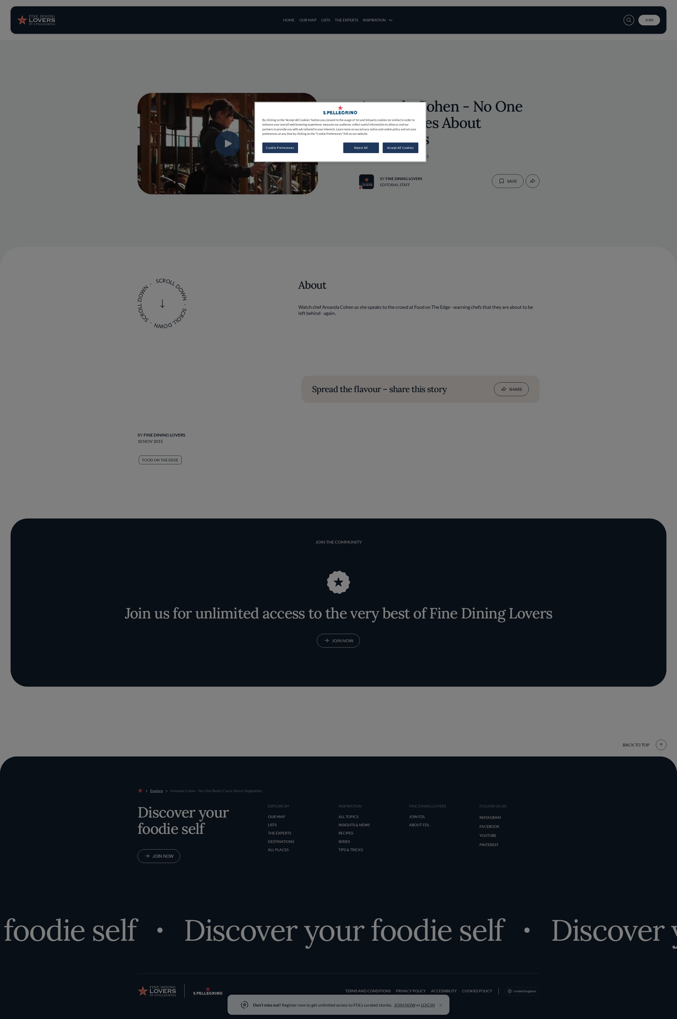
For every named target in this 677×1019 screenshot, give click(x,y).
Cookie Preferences (280, 147)
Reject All (361, 147)
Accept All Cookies (400, 147)
